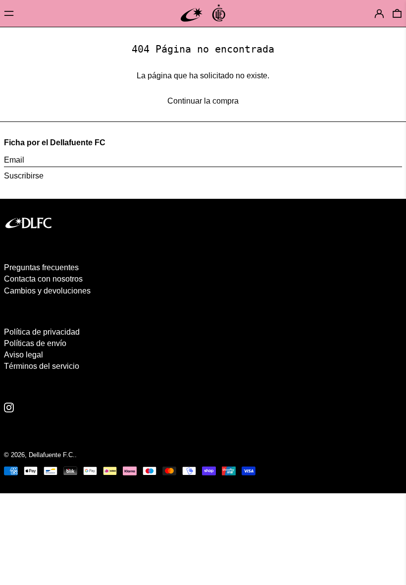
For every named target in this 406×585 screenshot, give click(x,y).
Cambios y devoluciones (47, 291)
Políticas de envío (35, 343)
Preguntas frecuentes (41, 267)
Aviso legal (23, 355)
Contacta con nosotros (43, 279)
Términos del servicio (41, 366)
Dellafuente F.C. (52, 455)
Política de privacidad (42, 332)
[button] (397, 13)
